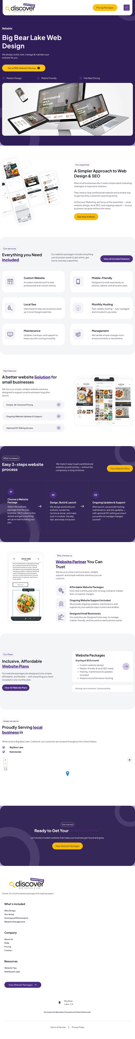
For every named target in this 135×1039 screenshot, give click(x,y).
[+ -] (67, 776)
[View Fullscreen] (5, 768)
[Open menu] (127, 8)
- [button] (5, 763)
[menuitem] (21, 910)
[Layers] (129, 760)
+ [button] (5, 760)
